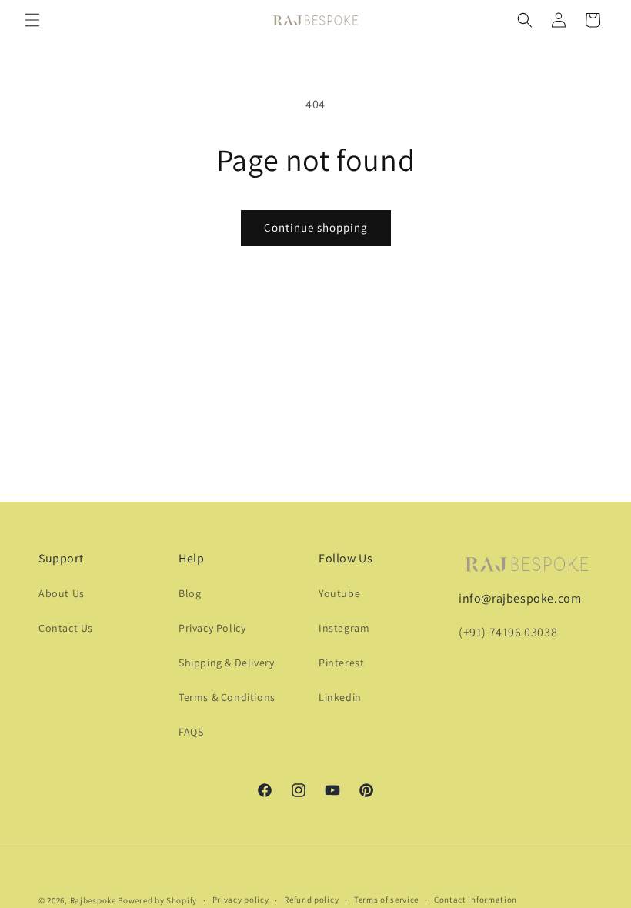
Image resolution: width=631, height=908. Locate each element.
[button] (32, 20)
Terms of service (386, 899)
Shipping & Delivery (226, 662)
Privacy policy (240, 899)
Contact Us (65, 628)
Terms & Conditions (227, 697)
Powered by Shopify (157, 900)
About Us (61, 593)
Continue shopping (316, 227)
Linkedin (340, 697)
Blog (190, 593)
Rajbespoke (93, 900)
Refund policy (311, 899)
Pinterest (341, 662)
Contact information (475, 899)
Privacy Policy (212, 628)
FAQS (191, 732)
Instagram (344, 628)
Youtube (339, 593)
